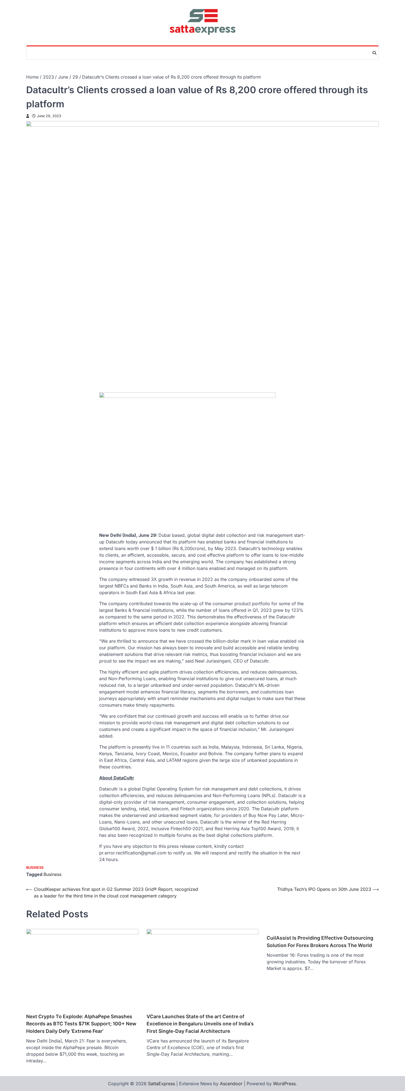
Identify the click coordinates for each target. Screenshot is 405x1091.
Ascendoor (231, 1083)
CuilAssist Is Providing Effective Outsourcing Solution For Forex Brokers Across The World (320, 941)
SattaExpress (161, 1083)
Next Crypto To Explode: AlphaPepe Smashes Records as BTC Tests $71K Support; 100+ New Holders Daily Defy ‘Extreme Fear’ (81, 1024)
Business (35, 867)
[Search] (374, 53)
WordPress (284, 1083)
